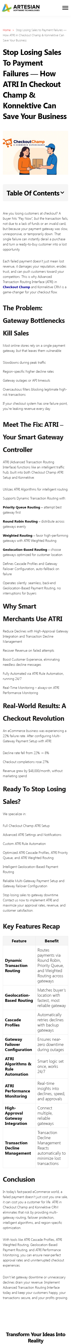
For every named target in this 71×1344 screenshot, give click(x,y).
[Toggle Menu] (65, 8)
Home (7, 30)
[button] (62, 193)
